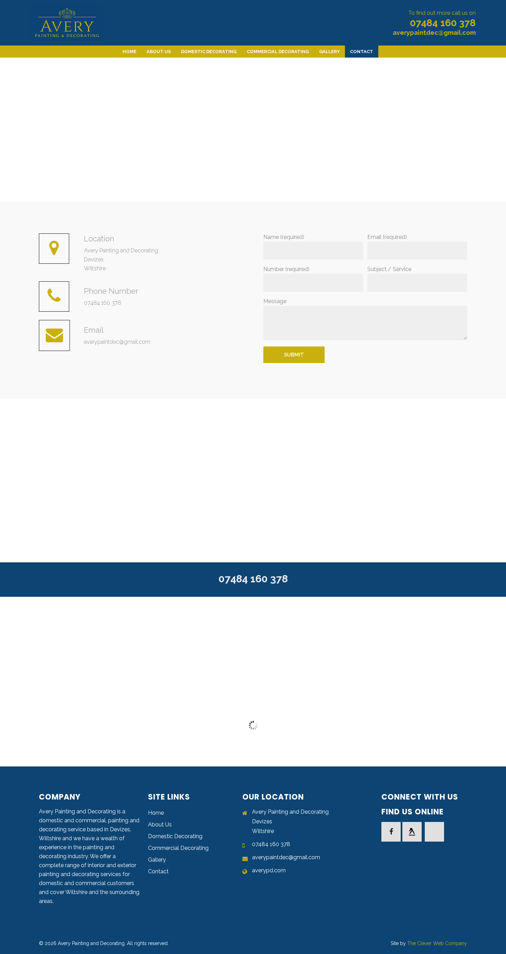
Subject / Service (389, 269)
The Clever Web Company (437, 943)
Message (274, 301)
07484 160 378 (443, 23)
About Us (160, 824)
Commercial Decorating (178, 848)
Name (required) (283, 237)
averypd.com (269, 870)
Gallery (157, 859)
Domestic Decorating (175, 836)
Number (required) (286, 269)
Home (156, 813)
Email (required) (387, 237)
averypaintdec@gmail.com (434, 32)
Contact (158, 871)
